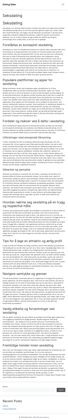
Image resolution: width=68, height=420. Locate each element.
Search (5, 386)
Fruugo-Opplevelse (9, 409)
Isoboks (5, 406)
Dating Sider (9, 4)
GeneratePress (44, 417)
